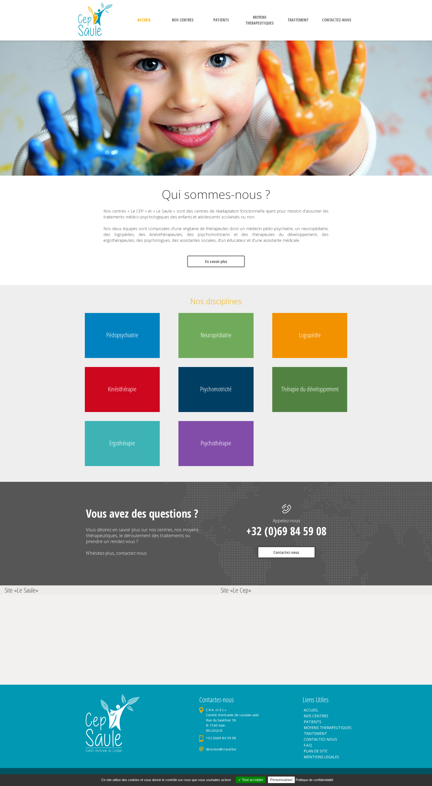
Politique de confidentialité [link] (314, 780)
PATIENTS (312, 721)
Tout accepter (252, 780)
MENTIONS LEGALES (321, 756)
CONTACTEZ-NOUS (320, 739)
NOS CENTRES (316, 716)
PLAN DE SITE (315, 751)
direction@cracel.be (221, 749)
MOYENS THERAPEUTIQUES (327, 727)
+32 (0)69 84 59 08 (286, 531)
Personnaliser (281, 780)
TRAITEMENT (315, 733)
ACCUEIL (311, 710)
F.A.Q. (308, 745)
